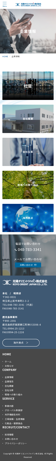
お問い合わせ (26, 264)
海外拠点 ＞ (21, 342)
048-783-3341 (30, 249)
